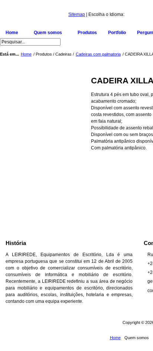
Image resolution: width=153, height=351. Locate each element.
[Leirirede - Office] (34, 16)
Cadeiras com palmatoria (98, 54)
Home (26, 54)
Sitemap (76, 14)
